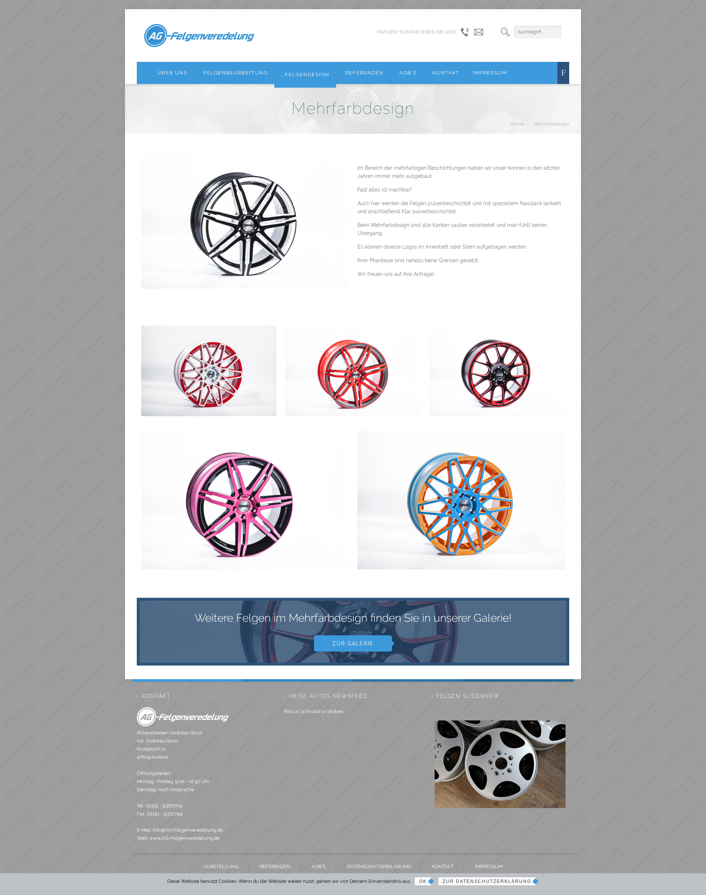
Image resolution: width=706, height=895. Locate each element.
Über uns (172, 73)
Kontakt (445, 73)
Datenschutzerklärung (379, 866)
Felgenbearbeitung (235, 73)
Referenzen (363, 73)
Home (517, 124)
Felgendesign (306, 74)
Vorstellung (220, 866)
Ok (423, 881)
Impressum (490, 73)
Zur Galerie (353, 643)
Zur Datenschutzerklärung (487, 881)
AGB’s (407, 73)
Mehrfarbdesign (551, 124)
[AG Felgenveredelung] (199, 35)
